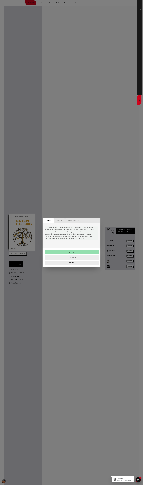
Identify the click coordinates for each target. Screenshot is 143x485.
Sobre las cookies (74, 220)
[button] (123, 479)
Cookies (48, 220)
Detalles (59, 220)
